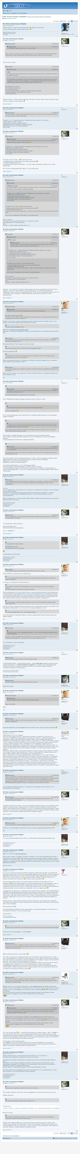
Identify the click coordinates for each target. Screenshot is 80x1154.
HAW (8, 515)
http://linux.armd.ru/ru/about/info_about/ (19, 329)
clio (7, 66)
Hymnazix (9, 43)
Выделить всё (8, 1106)
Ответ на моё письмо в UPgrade (26, 16)
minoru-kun (9, 695)
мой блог (14, 917)
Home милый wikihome (7, 917)
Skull (9, 309)
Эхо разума (5, 34)
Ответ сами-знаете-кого (20, 853)
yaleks (8, 797)
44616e (8, 775)
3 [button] (68, 21)
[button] (61, 21)
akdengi (10, 46)
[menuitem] (4, 11)
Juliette (8, 1005)
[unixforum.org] (18, 6)
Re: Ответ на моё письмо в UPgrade (14, 24)
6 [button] (73, 21)
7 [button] (75, 21)
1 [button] (65, 21)
